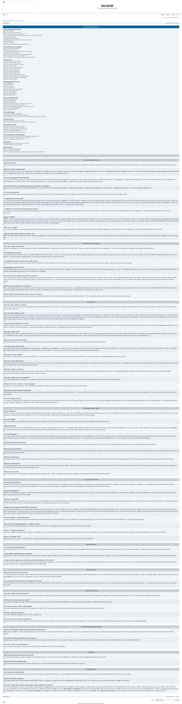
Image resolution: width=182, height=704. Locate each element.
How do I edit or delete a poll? (11, 68)
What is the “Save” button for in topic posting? (16, 76)
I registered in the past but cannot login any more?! (17, 40)
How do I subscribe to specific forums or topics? (16, 137)
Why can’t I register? (9, 43)
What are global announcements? (13, 89)
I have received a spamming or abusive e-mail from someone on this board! (24, 116)
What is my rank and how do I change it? (14, 56)
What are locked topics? (10, 93)
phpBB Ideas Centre (85, 680)
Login (6, 14)
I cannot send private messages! (12, 113)
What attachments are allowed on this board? (16, 143)
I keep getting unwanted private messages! (15, 115)
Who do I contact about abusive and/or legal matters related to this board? (24, 152)
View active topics (20, 20)
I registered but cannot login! (11, 38)
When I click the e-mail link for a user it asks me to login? (19, 57)
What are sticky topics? (9, 92)
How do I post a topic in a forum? (12, 61)
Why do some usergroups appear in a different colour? (18, 106)
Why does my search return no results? (14, 127)
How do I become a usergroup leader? (14, 105)
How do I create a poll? (9, 66)
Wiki (164, 14)
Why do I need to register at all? (12, 32)
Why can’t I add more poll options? (13, 67)
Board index (6, 23)
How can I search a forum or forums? (13, 126)
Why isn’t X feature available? (11, 150)
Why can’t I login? (8, 31)
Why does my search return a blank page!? (15, 129)
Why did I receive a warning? (11, 73)
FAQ (170, 14)
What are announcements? (11, 90)
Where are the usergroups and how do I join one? (17, 103)
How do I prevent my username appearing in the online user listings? (23, 35)
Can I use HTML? (8, 84)
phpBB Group (54, 674)
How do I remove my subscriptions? (13, 139)
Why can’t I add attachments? (11, 71)
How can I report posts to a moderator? (14, 74)
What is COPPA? (8, 41)
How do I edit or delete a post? (12, 63)
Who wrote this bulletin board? (12, 149)
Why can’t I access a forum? (11, 70)
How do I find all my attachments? (12, 145)
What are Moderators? (9, 100)
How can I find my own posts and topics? (14, 132)
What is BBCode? (8, 83)
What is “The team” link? (10, 109)
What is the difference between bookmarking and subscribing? (21, 136)
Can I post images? (8, 87)
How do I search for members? (12, 130)
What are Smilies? (8, 86)
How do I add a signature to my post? (13, 64)
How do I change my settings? (11, 48)
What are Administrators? (10, 99)
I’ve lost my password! (9, 37)
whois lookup (130, 687)
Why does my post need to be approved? (15, 77)
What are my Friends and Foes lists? (13, 120)
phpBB (85, 703)
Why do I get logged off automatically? (14, 34)
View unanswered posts (9, 20)
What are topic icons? (9, 95)
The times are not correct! (10, 50)
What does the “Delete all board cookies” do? (16, 44)
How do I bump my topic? (10, 79)
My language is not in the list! (11, 53)
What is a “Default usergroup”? (12, 108)
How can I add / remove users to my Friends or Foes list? (19, 122)
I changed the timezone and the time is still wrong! (17, 51)
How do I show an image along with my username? (17, 54)
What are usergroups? (9, 102)
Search (177, 14)
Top (4, 166)
